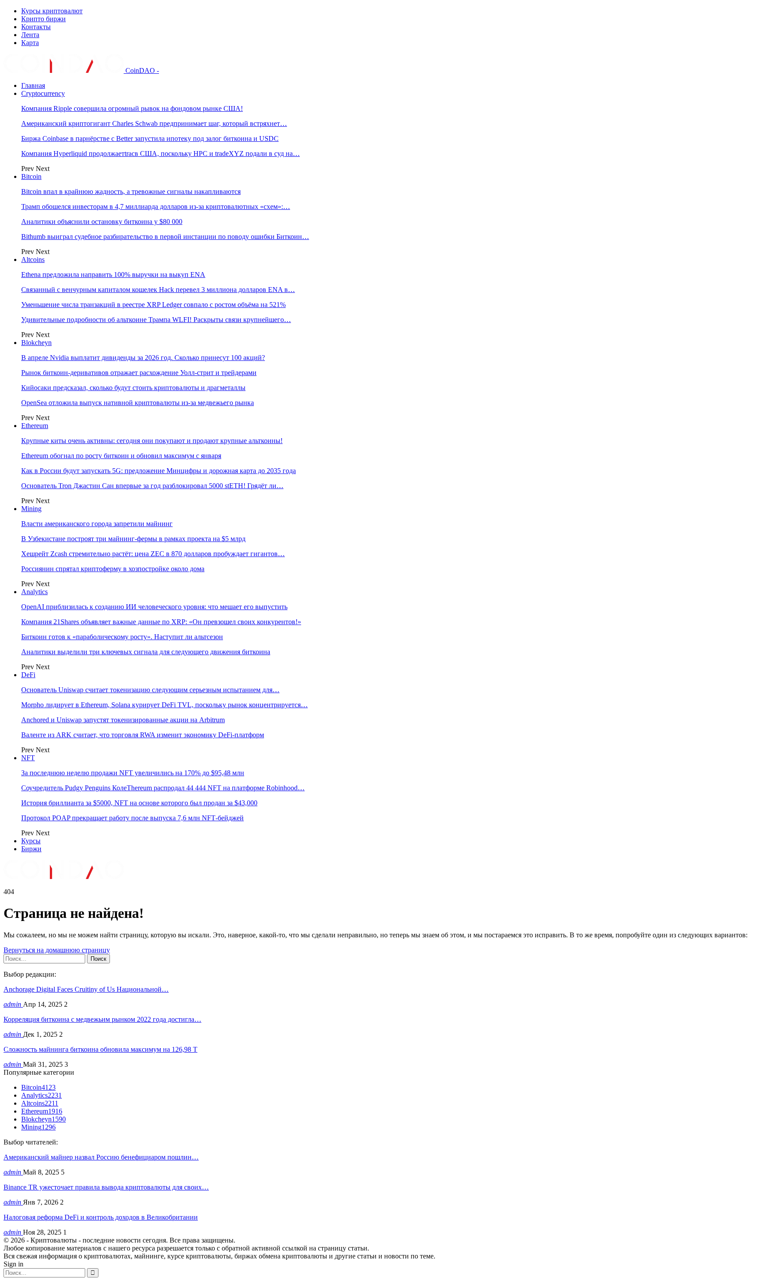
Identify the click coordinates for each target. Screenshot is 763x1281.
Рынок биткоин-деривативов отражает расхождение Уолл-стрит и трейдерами (139, 372)
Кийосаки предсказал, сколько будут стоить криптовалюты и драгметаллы (133, 387)
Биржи (31, 849)
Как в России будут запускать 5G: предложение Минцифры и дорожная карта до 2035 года (158, 470)
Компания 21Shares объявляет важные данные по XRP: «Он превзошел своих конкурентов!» (161, 621)
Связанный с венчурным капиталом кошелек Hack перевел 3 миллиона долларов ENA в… (158, 289)
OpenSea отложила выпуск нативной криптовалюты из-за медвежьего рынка (137, 402)
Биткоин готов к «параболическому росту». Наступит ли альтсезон (122, 636)
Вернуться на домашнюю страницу (57, 950)
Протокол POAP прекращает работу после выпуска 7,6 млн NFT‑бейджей (132, 818)
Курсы (31, 841)
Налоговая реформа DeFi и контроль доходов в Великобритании (101, 1217)
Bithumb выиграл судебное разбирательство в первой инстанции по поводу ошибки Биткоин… (165, 236)
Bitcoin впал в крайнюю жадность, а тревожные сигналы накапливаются (131, 191)
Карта (30, 42)
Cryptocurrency (43, 93)
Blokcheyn (36, 342)
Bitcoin (31, 176)
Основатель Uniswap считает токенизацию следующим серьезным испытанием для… (150, 690)
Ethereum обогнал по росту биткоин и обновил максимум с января (121, 455)
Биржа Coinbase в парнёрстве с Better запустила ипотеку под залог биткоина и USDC (150, 138)
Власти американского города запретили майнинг (97, 523)
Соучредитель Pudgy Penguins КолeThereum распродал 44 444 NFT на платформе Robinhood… (163, 788)
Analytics (34, 591)
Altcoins (33, 259)
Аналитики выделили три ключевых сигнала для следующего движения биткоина (145, 652)
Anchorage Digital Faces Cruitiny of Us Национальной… (86, 989)
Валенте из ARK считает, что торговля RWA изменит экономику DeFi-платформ (142, 735)
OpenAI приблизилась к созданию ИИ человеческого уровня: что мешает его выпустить (154, 606)
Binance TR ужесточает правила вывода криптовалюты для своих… (106, 1187)
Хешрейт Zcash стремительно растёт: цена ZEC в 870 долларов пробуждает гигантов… (153, 553)
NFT (28, 758)
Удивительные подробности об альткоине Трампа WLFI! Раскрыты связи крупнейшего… (156, 319)
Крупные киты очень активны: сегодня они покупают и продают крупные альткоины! (152, 440)
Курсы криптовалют (52, 11)
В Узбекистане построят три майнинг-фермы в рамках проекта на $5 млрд (133, 538)
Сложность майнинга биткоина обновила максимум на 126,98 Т (100, 1049)
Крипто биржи (43, 19)
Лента (30, 34)
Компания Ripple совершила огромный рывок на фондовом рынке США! (132, 108)
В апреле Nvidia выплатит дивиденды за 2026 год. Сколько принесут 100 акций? (143, 357)
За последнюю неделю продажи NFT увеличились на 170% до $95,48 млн (132, 773)
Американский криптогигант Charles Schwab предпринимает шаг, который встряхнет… (154, 123)
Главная (33, 85)
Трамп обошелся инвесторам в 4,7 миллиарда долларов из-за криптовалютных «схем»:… (155, 206)
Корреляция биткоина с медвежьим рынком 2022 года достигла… (102, 1019)
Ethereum (34, 425)
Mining (31, 508)
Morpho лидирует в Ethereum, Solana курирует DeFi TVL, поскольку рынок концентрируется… (164, 705)
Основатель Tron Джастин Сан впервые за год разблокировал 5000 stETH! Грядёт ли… (152, 485)
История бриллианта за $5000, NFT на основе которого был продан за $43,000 (139, 803)
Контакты (36, 26)
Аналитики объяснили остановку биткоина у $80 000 (101, 221)
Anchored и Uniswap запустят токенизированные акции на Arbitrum (123, 720)
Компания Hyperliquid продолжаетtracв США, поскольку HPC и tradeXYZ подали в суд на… (160, 153)
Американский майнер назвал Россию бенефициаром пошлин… (101, 1157)
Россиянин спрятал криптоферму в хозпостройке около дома (112, 568)
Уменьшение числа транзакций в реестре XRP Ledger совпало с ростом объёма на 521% (153, 304)
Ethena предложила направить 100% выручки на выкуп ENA (113, 274)
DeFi (28, 674)
